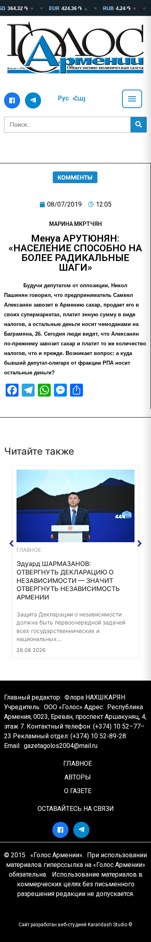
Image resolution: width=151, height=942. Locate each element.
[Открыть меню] (132, 99)
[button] (11, 543)
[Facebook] (12, 100)
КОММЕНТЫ (75, 177)
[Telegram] (33, 100)
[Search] (138, 124)
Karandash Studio (107, 924)
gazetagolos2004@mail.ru (60, 746)
